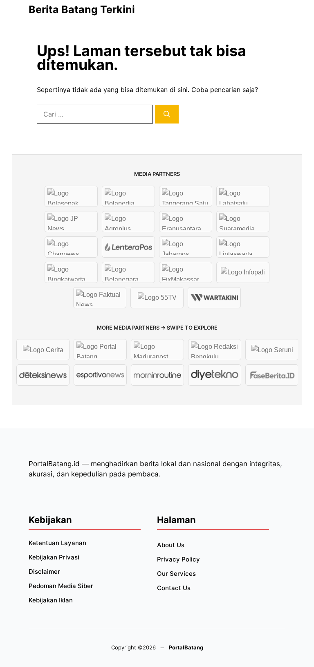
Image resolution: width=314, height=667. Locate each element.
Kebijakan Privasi (54, 557)
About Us (170, 545)
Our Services (176, 573)
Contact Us (174, 588)
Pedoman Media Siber (61, 586)
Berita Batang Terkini (82, 9)
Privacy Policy (178, 559)
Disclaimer (44, 571)
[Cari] (167, 114)
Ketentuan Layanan (57, 543)
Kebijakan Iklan (51, 600)
